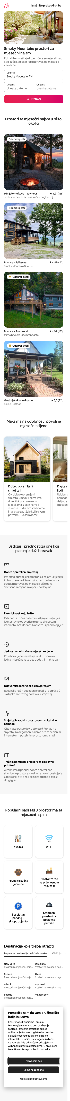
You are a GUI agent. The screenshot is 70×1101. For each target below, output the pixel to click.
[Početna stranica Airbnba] (6, 5)
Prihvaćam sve (34, 1061)
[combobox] (34, 77)
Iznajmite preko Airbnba (46, 5)
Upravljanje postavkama (33, 1078)
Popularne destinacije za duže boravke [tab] (25, 953)
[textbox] (19, 88)
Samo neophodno (34, 1069)
